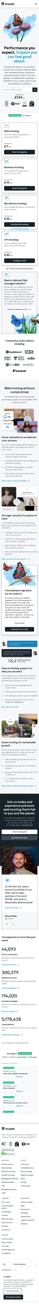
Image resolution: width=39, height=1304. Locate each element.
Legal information (28, 1220)
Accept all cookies (13, 1297)
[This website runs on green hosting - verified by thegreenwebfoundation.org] (8, 1152)
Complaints (6, 1253)
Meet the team (7, 1219)
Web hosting (7, 1168)
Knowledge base (8, 1250)
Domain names (7, 1164)
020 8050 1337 (27, 825)
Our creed (6, 1202)
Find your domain (8, 1011)
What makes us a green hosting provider (18, 786)
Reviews (5, 1226)
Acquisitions (26, 1217)
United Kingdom (19, 1264)
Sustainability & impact (11, 1035)
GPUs (23, 1179)
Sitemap (24, 1224)
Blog (22, 1206)
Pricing (23, 1182)
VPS (3, 1186)
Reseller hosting (8, 1175)
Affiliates (24, 1213)
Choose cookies (12, 1291)
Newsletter (25, 1209)
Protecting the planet (7, 1207)
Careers (5, 1215)
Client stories (7, 1223)
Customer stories (9, 965)
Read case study (11, 908)
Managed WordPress (10, 1179)
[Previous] (7, 924)
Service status (7, 1239)
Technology (25, 1186)
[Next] (13, 924)
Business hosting (8, 1171)
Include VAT (6, 1270)
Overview (25, 1164)
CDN (3, 1193)
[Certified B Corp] (6, 104)
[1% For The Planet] (15, 104)
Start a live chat (21, 838)
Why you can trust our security (14, 559)
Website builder (8, 1182)
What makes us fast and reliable (14, 481)
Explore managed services (17, 309)
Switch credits (26, 1202)
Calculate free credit (19, 629)
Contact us (6, 1230)
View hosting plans (19, 832)
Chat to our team (11, 707)
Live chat (5, 1246)
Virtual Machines (27, 1168)
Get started (19, 623)
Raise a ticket (7, 1242)
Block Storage (26, 1171)
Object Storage (27, 1175)
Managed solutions (9, 1189)
